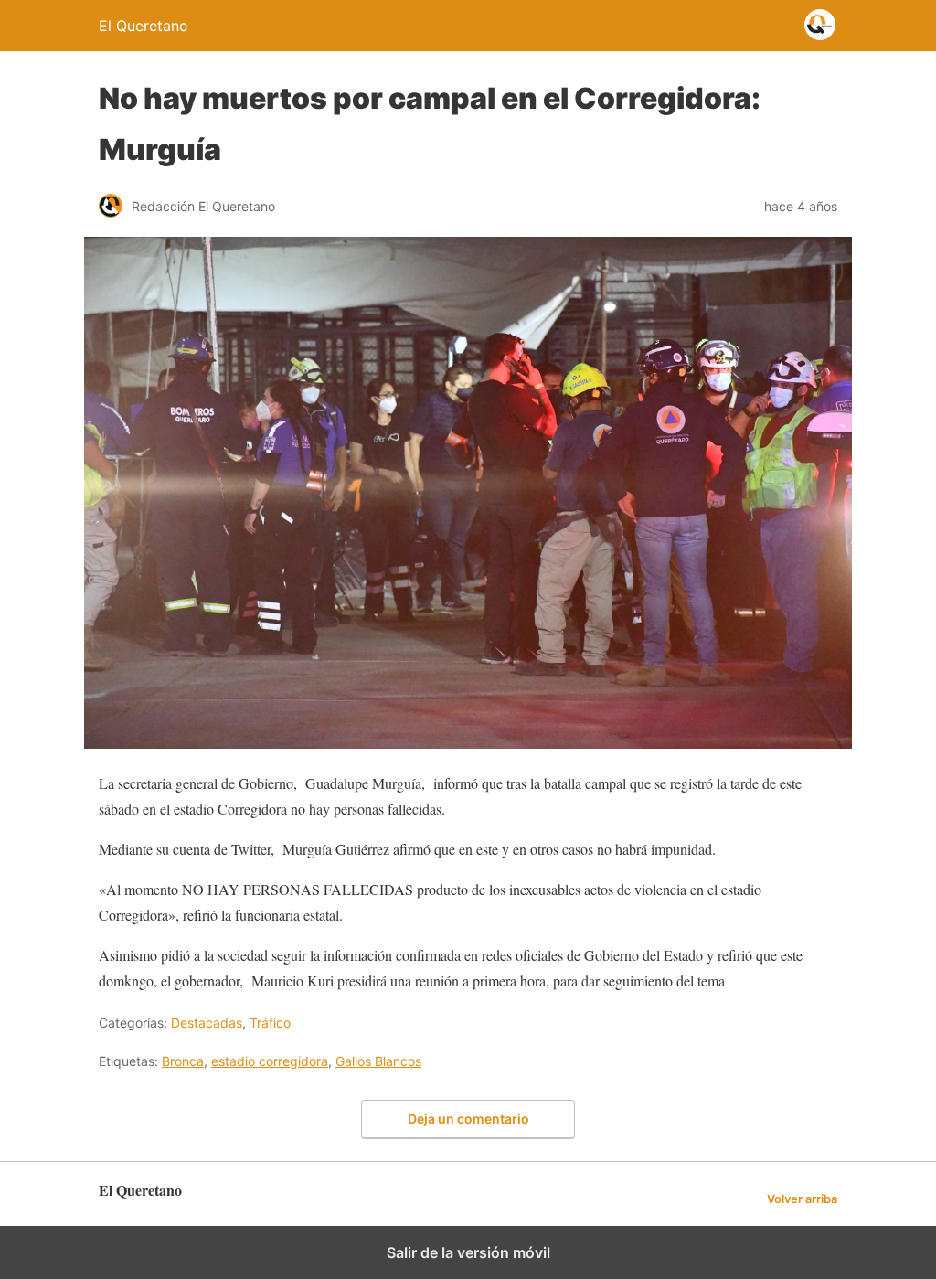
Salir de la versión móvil (468, 1252)
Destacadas (206, 1022)
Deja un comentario (468, 1118)
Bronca (183, 1061)
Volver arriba (802, 1199)
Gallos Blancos (378, 1061)
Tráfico (270, 1022)
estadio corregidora (269, 1061)
